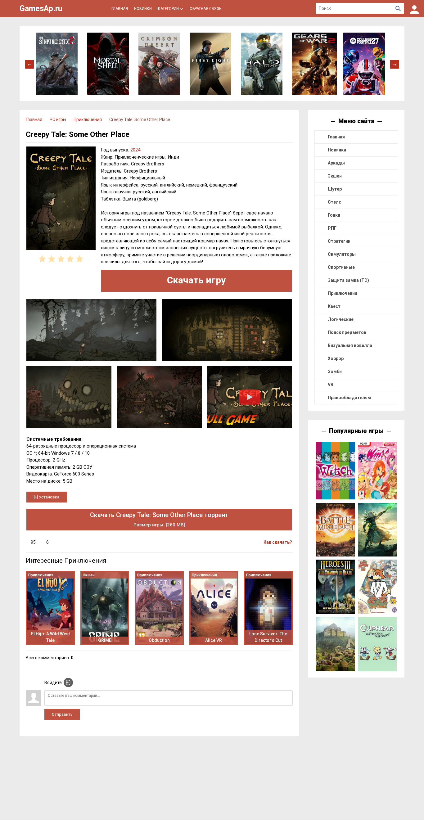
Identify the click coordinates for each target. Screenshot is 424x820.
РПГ (332, 228)
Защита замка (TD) (348, 280)
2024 (135, 150)
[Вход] (414, 8)
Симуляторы (342, 254)
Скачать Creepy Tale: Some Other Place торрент (159, 519)
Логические (341, 319)
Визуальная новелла (350, 345)
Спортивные (341, 267)
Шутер (335, 189)
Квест (334, 306)
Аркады (336, 162)
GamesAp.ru (41, 8)
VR (330, 384)
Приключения (342, 293)
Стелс (334, 202)
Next (394, 64)
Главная (336, 136)
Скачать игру (196, 280)
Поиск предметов (347, 332)
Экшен (335, 175)
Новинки (337, 149)
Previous (29, 64)
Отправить (62, 714)
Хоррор (336, 358)
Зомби (335, 371)
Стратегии (339, 241)
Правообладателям (349, 397)
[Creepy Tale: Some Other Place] (61, 199)
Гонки (334, 215)
